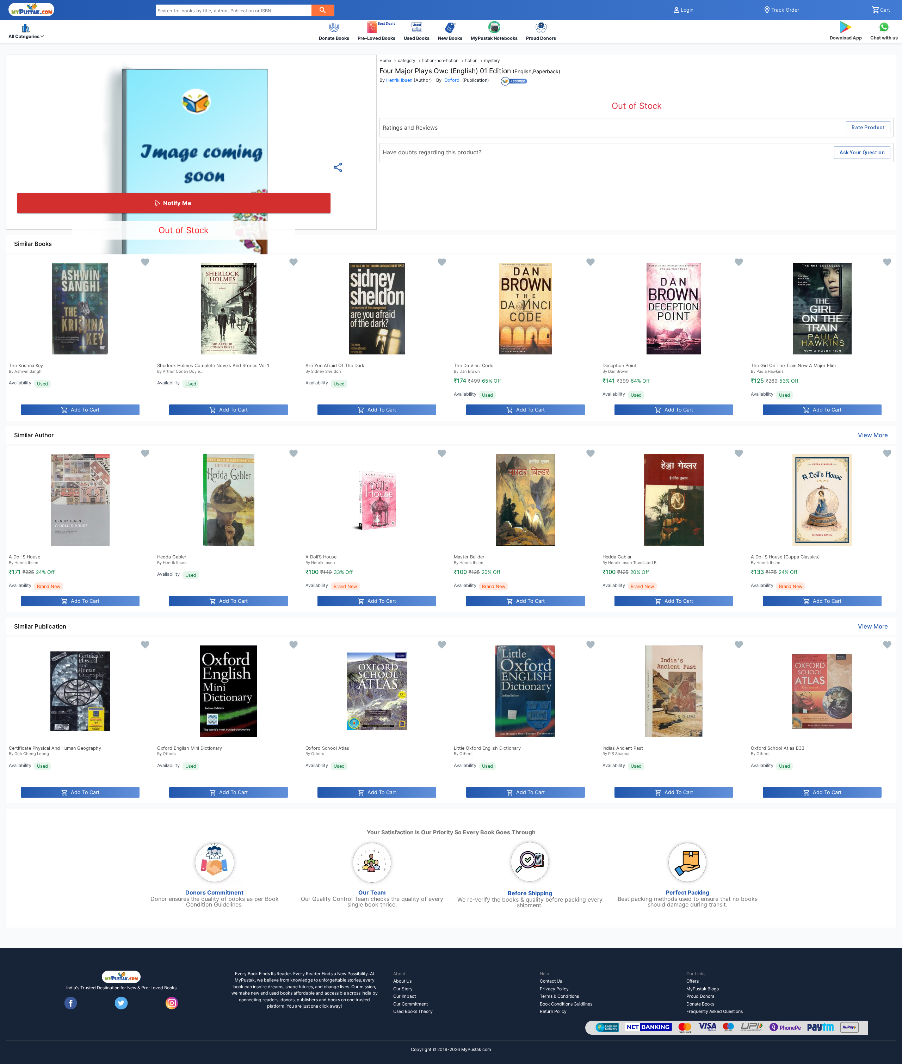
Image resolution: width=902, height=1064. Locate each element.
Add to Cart (85, 410)
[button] (26, 32)
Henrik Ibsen (399, 80)
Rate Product (868, 127)
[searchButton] (322, 10)
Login (687, 10)
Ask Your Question (862, 152)
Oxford (451, 80)
